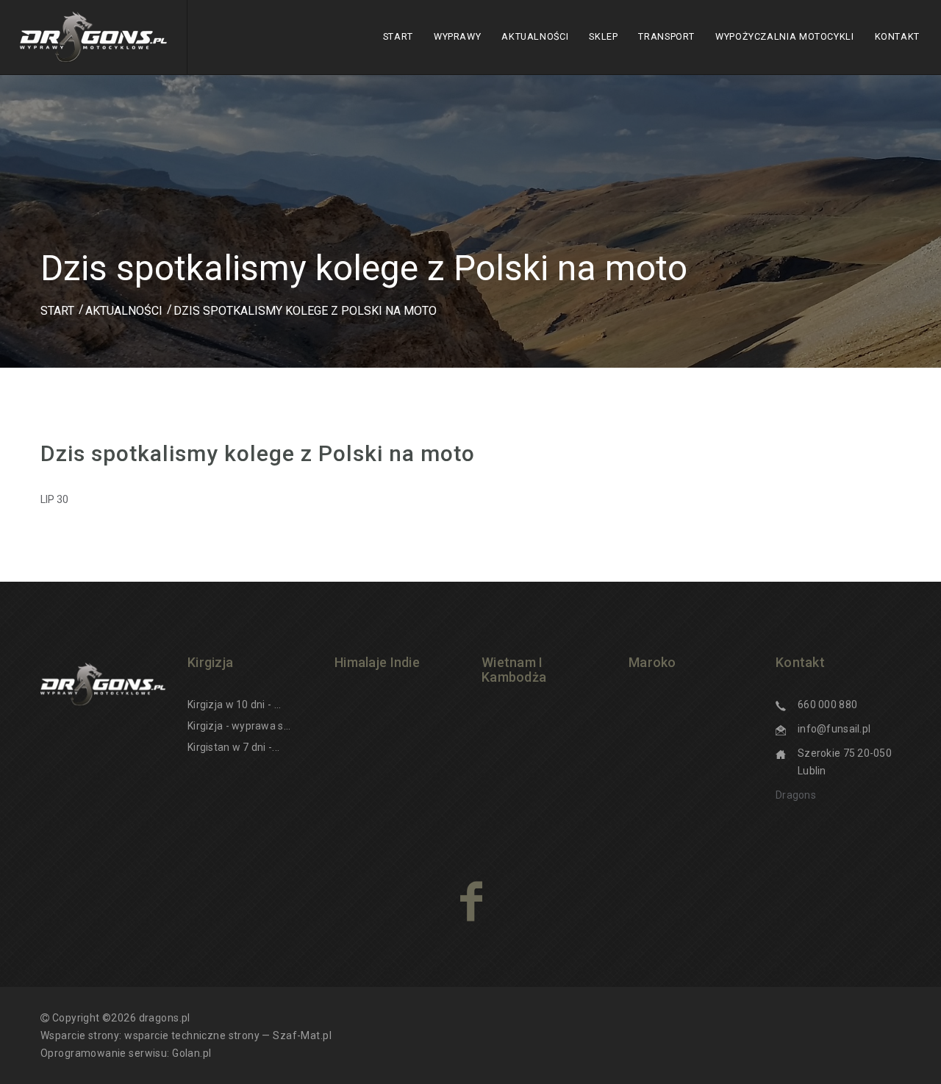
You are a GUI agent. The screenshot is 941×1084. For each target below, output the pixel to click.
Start (398, 36)
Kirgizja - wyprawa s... (238, 726)
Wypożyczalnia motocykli (784, 36)
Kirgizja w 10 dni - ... (234, 704)
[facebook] (471, 901)
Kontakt (897, 36)
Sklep (603, 36)
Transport (666, 36)
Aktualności (534, 36)
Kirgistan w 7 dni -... (233, 747)
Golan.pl (191, 1053)
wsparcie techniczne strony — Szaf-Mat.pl (228, 1035)
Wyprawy (457, 36)
